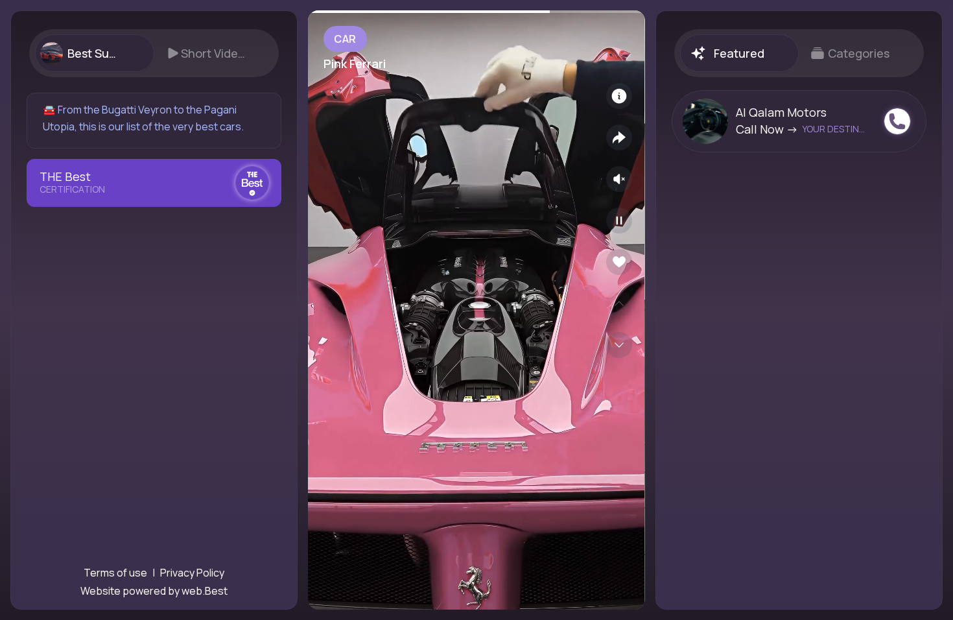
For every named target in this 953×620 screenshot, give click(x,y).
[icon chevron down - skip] (619, 345)
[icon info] (619, 96)
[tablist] (154, 53)
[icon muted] (619, 179)
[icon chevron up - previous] (619, 303)
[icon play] (619, 220)
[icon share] (619, 137)
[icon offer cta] (897, 121)
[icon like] (619, 262)
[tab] (94, 53)
